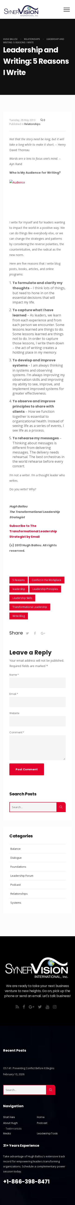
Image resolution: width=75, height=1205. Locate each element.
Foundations (18, 867)
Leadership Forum (21, 876)
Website (14, 713)
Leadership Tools (47, 1133)
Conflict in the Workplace (46, 580)
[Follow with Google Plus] (33, 1007)
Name (14, 674)
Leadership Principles (45, 589)
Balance (15, 849)
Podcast (15, 885)
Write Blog (18, 616)
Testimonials (14, 1128)
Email (13, 694)
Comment (16, 732)
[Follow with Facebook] (25, 1007)
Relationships (32, 124)
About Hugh (10, 1123)
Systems (15, 902)
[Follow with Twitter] (41, 1007)
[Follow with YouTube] (49, 1007)
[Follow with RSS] (19, 1007)
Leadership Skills (22, 598)
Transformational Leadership (29, 607)
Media (7, 1133)
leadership (18, 589)
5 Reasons (18, 580)
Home (40, 1117)
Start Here (9, 1117)
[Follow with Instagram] (56, 1007)
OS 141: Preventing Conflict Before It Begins (28, 1068)
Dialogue (16, 858)
